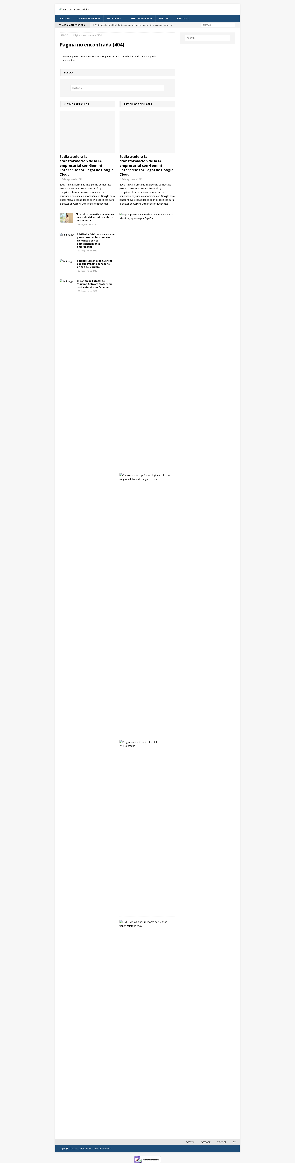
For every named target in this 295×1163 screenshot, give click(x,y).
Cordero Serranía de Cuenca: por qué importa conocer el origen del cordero (94, 264)
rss (234, 1142)
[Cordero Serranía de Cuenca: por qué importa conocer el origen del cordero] (67, 261)
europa (164, 18)
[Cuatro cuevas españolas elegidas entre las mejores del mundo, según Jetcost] (146, 477)
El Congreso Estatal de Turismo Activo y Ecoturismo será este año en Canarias (95, 284)
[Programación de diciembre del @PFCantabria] (146, 744)
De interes (114, 18)
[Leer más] (103, 203)
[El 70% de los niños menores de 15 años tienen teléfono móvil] (146, 924)
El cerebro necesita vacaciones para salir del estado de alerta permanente (95, 217)
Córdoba (65, 18)
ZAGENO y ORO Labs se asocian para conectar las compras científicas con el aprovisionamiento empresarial (96, 240)
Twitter (190, 1142)
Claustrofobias (104, 1148)
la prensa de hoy (89, 18)
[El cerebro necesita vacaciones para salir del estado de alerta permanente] (66, 218)
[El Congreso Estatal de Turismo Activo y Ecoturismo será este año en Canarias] (67, 281)
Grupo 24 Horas (87, 1148)
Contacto (182, 18)
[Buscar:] (218, 24)
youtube (221, 1142)
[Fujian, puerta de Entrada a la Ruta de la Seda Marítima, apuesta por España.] (146, 216)
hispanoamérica (141, 18)
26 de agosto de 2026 (71, 179)
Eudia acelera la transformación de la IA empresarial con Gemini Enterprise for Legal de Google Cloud (87, 165)
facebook (205, 1142)
